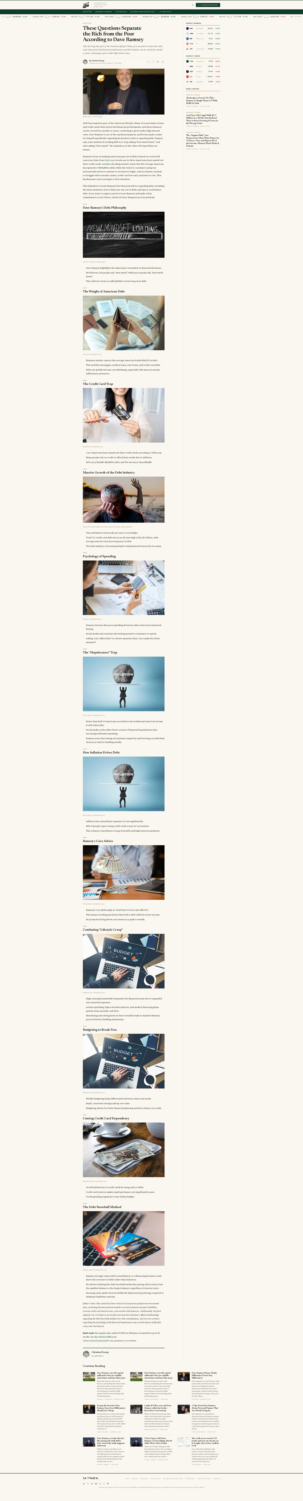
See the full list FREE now (103, 1336)
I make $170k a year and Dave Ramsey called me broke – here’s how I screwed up (157, 1408)
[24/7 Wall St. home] (86, 5)
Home (127, 1478)
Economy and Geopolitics (142, 12)
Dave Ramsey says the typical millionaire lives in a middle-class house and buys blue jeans (111, 1375)
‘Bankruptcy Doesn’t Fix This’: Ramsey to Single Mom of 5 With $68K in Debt (201, 100)
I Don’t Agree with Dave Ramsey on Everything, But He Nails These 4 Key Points (158, 1441)
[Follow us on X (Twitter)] (88, 1484)
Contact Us (144, 1478)
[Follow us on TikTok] (104, 1484)
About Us (135, 1478)
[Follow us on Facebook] (84, 1484)
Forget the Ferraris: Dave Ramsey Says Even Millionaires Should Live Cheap (111, 1408)
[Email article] (158, 62)
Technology (121, 12)
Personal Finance (103, 12)
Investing (87, 12)
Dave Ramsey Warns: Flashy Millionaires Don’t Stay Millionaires (204, 1375)
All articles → (98, 1356)
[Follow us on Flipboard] (108, 1484)
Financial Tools (156, 1478)
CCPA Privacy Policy (204, 1478)
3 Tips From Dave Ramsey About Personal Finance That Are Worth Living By (205, 1408)
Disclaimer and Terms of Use (173, 1478)
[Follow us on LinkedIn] (92, 1484)
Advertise (217, 1478)
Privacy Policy (190, 1478)
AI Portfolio (165, 12)
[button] (192, 5)
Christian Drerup (98, 61)
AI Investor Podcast (209, 5)
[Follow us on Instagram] (100, 1484)
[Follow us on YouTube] (96, 1484)
